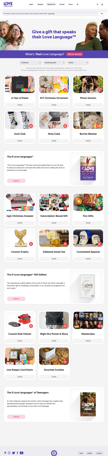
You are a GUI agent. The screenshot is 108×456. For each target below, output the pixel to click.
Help (81, 453)
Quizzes (40, 4)
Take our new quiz (74, 54)
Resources (51, 4)
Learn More (51, 13)
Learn (31, 4)
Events (61, 4)
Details (20, 105)
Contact (99, 453)
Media (89, 453)
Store (71, 4)
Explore (16, 181)
